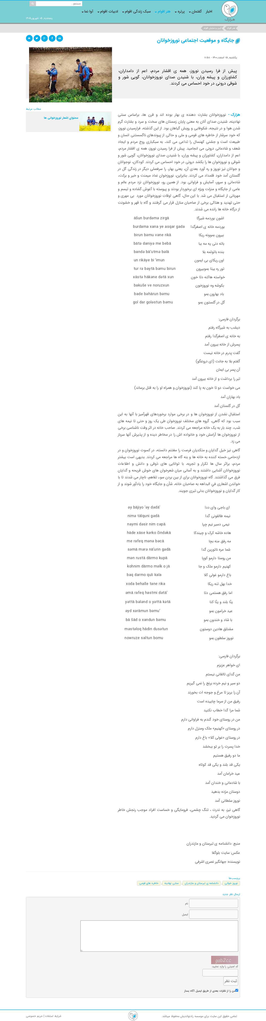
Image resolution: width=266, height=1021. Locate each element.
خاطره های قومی (148, 883)
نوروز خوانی (231, 883)
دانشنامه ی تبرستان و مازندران (201, 883)
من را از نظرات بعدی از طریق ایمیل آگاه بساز (210, 991)
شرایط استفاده (53, 1016)
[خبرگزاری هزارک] (229, 11)
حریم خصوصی (34, 1016)
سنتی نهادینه (171, 883)
